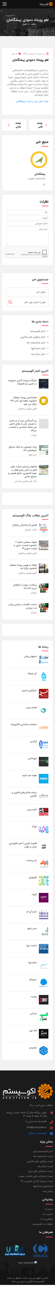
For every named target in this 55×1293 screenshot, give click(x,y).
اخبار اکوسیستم (38, 331)
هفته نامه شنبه (29, 775)
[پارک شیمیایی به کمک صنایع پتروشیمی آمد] (43, 450)
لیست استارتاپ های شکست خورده (36, 1176)
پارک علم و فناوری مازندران (26, 481)
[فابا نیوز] (43, 1033)
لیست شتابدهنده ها (43, 1156)
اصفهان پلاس (30, 656)
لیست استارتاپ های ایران (40, 1171)
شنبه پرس (32, 809)
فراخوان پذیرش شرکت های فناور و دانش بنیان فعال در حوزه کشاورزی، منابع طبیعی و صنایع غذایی (22, 471)
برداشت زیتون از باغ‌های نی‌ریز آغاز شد (25, 586)
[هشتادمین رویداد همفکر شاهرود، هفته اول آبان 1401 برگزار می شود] (43, 400)
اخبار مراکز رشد (38, 354)
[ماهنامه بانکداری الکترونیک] (43, 727)
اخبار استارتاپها (38, 348)
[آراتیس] (43, 744)
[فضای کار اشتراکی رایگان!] (43, 528)
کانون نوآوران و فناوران (27, 408)
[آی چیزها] (43, 676)
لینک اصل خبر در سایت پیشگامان (32, 101)
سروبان (34, 592)
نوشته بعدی (18, 125)
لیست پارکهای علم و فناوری (40, 1161)
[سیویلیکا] (40, 1250)
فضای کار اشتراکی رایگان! (24, 525)
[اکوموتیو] (43, 880)
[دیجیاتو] (43, 982)
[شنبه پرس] (43, 812)
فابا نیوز (33, 1030)
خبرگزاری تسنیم (29, 690)
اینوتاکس (32, 758)
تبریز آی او (32, 911)
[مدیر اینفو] (43, 931)
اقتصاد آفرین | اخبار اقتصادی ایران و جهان (23, 845)
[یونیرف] (14, 1250)
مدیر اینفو (33, 454)
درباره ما (49, 1209)
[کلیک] (43, 897)
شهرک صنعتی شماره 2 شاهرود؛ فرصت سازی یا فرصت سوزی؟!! (25, 545)
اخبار (24, 24)
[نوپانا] (43, 829)
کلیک (34, 894)
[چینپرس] (43, 1050)
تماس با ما (48, 1214)
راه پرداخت (31, 860)
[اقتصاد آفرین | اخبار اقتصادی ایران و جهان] (43, 846)
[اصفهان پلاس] (43, 659)
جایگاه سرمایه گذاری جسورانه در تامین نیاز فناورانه (22, 382)
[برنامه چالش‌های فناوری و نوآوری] (43, 795)
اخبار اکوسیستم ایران (43, 1151)
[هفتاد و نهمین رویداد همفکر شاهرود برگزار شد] (43, 568)
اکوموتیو (33, 877)
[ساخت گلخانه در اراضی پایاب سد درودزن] (43, 607)
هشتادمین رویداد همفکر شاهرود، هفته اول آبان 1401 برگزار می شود (23, 401)
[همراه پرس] (43, 710)
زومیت (34, 435)
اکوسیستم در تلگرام (37, 1133)
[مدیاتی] (43, 1016)
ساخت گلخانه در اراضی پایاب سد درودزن (22, 606)
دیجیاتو (33, 979)
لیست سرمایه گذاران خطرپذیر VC (37, 1181)
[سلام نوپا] (43, 965)
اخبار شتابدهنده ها (36, 343)
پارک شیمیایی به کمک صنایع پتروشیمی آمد (23, 448)
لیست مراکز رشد (45, 1166)
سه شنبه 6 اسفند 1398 (34, 54)
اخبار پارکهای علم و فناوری (33, 337)
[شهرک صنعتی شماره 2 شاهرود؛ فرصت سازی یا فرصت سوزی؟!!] (43, 545)
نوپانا (34, 826)
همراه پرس (31, 707)
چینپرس (33, 1047)
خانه (33, 24)
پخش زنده (48, 1191)
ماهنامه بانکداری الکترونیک (23, 724)
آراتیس (33, 741)
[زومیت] (43, 999)
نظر (14, 54)
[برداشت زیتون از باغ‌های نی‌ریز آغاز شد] (43, 588)
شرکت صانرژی (31, 529)
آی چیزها (32, 673)
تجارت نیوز (31, 945)
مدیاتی (33, 1013)
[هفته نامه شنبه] (43, 778)
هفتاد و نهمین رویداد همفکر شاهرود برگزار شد (23, 566)
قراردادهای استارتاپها (43, 1186)
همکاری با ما (46, 1219)
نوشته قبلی (40, 125)
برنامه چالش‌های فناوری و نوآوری (24, 794)
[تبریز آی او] (43, 914)
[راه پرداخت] (43, 863)
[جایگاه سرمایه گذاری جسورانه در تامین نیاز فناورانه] (43, 383)
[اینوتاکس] (43, 761)
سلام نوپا (32, 962)
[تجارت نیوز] (43, 948)
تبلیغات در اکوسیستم (43, 1224)
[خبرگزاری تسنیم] (43, 693)
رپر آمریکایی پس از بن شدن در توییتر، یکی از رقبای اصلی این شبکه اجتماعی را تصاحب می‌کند (23, 425)
